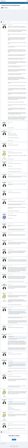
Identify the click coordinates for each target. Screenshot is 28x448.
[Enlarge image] (8, 123)
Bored (4, 389)
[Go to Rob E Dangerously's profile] (4, 217)
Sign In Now (14, 439)
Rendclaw (4, 151)
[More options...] (26, 24)
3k (4, 157)
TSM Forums (3, 1)
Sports (8, 8)
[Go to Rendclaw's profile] (4, 153)
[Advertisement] (14, 15)
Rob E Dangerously (4, 214)
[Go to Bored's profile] (4, 392)
